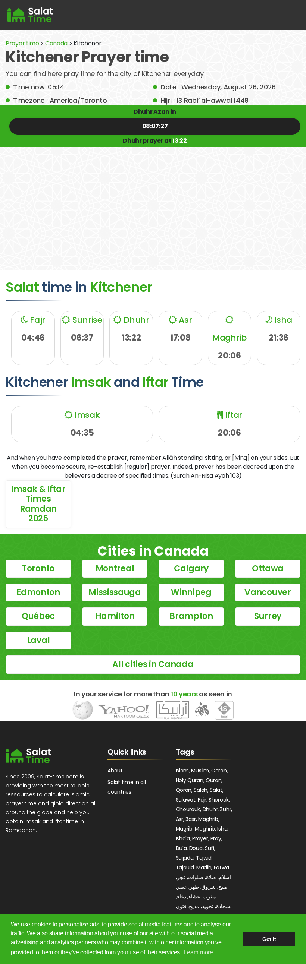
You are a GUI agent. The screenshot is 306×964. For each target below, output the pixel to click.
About (115, 770)
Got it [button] (269, 939)
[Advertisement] (153, 203)
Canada (56, 43)
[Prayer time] (30, 14)
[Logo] (28, 756)
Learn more (198, 952)
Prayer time (22, 43)
